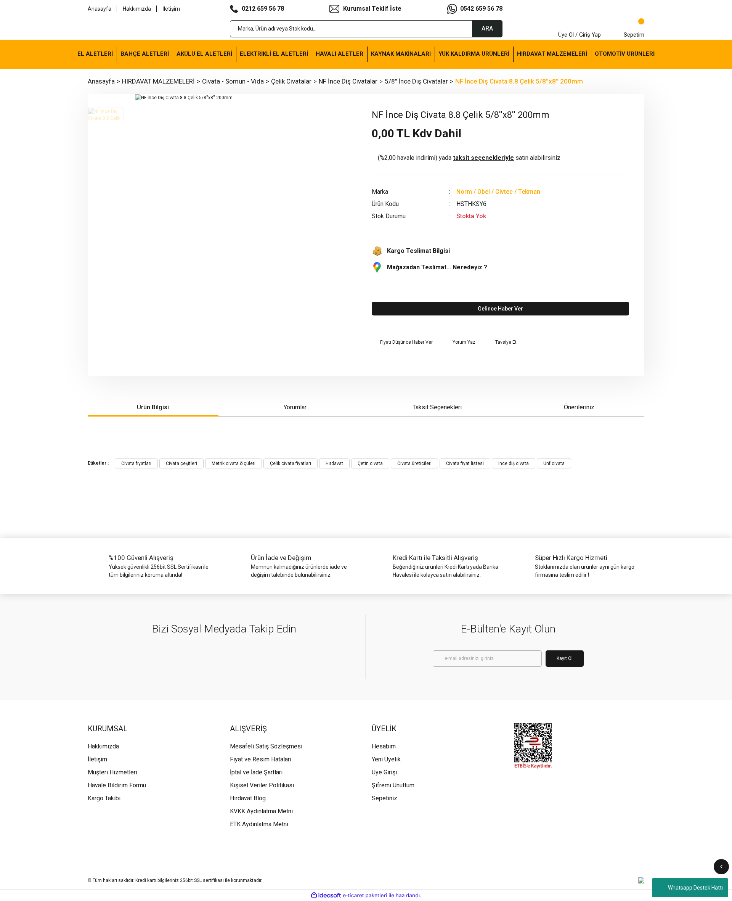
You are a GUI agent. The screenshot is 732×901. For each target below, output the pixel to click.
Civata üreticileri (414, 463)
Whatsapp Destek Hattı (695, 888)
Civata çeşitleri (181, 463)
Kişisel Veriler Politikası (262, 785)
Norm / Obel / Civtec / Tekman (498, 191)
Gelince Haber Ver (500, 309)
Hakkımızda (137, 9)
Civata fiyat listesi (465, 463)
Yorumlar (295, 407)
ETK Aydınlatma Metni (259, 824)
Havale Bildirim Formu (117, 785)
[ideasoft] (326, 895)
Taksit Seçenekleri (437, 407)
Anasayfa (99, 9)
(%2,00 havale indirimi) (469, 157)
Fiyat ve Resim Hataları (260, 759)
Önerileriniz (579, 407)
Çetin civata (370, 463)
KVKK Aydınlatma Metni (261, 811)
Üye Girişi (384, 772)
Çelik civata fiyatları (290, 463)
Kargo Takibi (104, 798)
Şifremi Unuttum (393, 785)
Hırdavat (334, 463)
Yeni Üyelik (386, 759)
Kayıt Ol (565, 658)
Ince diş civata (513, 463)
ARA (487, 28)
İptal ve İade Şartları (256, 772)
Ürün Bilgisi (153, 407)
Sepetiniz (384, 798)
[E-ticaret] (365, 895)
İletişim (171, 9)
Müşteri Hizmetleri (112, 772)
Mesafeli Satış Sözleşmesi (266, 746)
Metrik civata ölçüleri (233, 463)
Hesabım (384, 746)
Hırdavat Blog (248, 798)
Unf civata (554, 463)
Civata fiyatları (136, 463)
